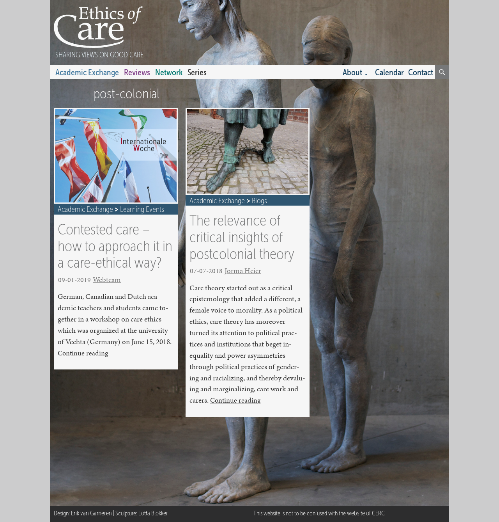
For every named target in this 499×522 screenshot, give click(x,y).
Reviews (137, 72)
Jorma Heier (243, 270)
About (352, 72)
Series (197, 72)
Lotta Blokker (153, 513)
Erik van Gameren (91, 513)
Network (168, 72)
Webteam (107, 279)
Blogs (259, 200)
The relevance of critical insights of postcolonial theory (241, 236)
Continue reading (83, 353)
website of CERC (366, 513)
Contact (420, 72)
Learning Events (142, 209)
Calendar (389, 72)
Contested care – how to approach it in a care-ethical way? (115, 245)
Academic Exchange (87, 72)
